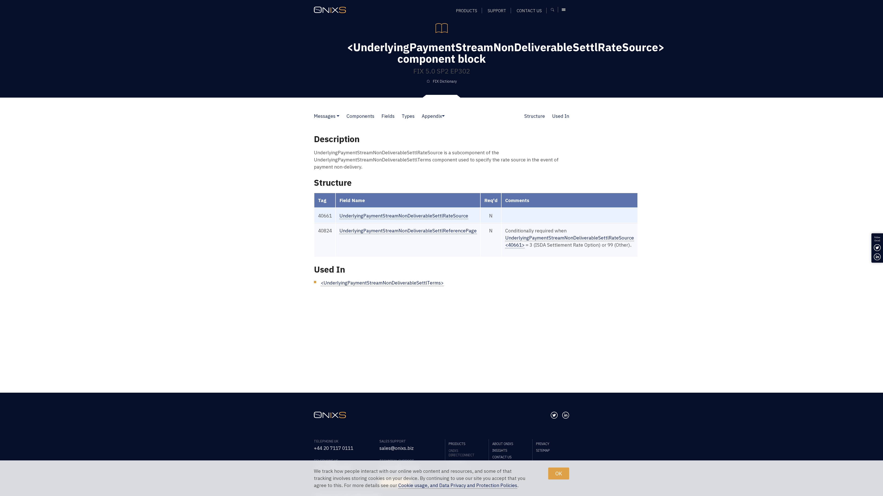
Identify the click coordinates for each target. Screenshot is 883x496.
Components (360, 116)
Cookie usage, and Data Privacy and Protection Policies (457, 485)
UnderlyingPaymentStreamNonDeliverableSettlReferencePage (408, 231)
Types (408, 116)
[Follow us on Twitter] (554, 415)
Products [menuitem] (466, 10)
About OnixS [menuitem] (502, 444)
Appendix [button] (432, 116)
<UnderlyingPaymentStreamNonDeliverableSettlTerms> (382, 283)
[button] (338, 116)
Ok (558, 473)
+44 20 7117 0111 (333, 448)
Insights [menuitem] (499, 450)
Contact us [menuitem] (529, 10)
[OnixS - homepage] (330, 10)
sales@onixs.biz (396, 448)
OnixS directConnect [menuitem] (461, 452)
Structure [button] (534, 116)
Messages (324, 116)
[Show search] (554, 9)
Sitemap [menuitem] (543, 450)
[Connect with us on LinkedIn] (565, 415)
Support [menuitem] (497, 10)
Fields (388, 116)
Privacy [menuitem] (542, 444)
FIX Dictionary (445, 81)
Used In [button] (560, 116)
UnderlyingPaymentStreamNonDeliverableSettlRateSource (403, 216)
